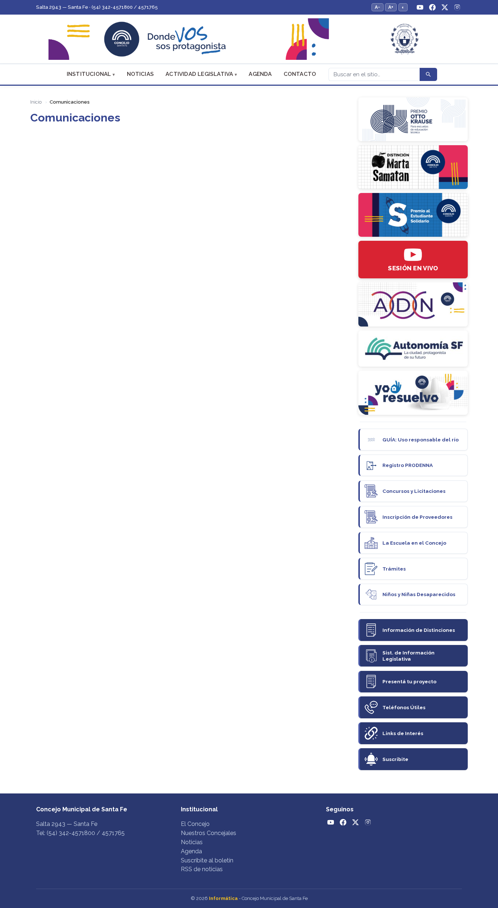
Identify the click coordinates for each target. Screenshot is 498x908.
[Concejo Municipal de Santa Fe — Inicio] (249, 39)
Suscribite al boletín (207, 860)
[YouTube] (420, 7)
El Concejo (195, 823)
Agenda (260, 74)
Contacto (300, 74)
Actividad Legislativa (199, 74)
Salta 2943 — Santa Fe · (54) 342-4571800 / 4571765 (97, 7)
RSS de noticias (202, 869)
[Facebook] (432, 7)
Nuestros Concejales (208, 833)
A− (377, 7)
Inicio (36, 102)
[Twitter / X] (445, 7)
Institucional (89, 74)
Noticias (140, 74)
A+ (390, 7)
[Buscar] (428, 74)
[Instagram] (457, 7)
